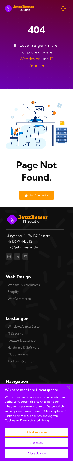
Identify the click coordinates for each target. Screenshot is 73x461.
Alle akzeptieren (36, 432)
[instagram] (9, 256)
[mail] (25, 256)
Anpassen (36, 443)
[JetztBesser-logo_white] (19, 6)
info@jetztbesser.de (22, 247)
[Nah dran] (68, 387)
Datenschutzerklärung (34, 420)
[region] (36, 422)
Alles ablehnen (36, 453)
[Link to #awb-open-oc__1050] (63, 8)
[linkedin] (17, 256)
